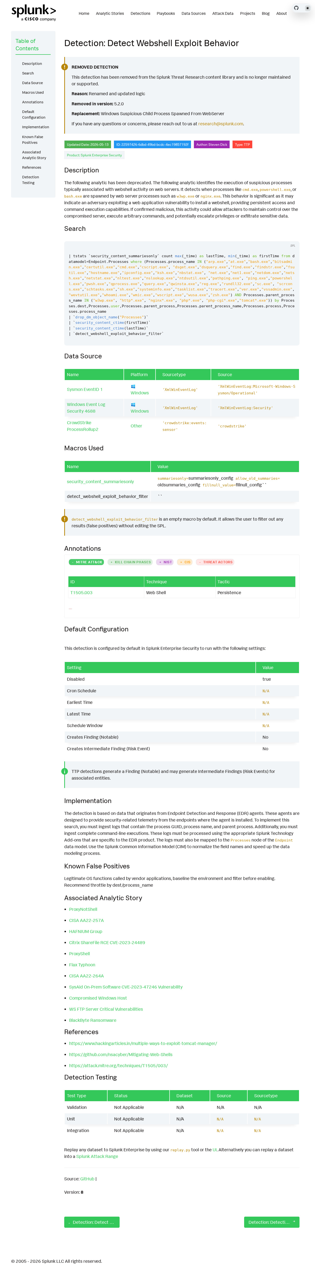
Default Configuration (34, 114)
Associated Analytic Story (34, 155)
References (31, 167)
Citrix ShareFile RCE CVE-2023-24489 (107, 942)
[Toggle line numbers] (290, 236)
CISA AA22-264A (86, 975)
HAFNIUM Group (85, 931)
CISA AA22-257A (86, 920)
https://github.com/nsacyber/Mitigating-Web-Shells (121, 1054)
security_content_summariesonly (100, 481)
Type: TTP (242, 144)
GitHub (87, 1178)
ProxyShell (79, 953)
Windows (140, 392)
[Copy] (281, 236)
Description (32, 63)
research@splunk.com (220, 123)
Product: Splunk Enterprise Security (94, 155)
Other (136, 425)
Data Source (32, 82)
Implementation (35, 127)
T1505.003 (81, 592)
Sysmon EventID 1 (85, 389)
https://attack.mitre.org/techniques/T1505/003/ (118, 1065)
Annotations (32, 102)
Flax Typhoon (82, 964)
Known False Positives (32, 139)
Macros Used (33, 92)
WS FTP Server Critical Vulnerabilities (106, 1009)
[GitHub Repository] (296, 8)
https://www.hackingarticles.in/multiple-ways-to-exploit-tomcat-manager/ (143, 1043)
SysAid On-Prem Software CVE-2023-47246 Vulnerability (126, 986)
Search (28, 73)
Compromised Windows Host (98, 998)
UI (215, 1149)
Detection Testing (30, 180)
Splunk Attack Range (97, 1156)
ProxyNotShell (83, 909)
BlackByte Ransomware (92, 1020)
